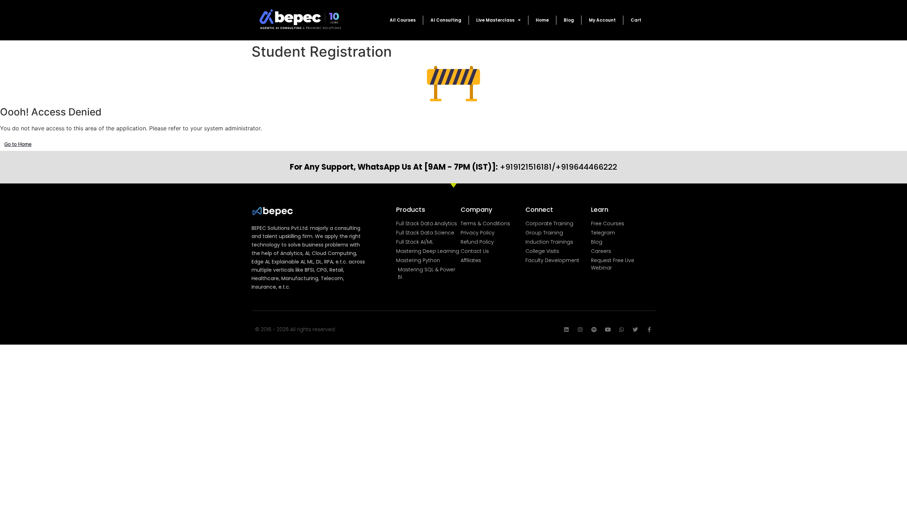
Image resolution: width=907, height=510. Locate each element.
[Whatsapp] (621, 329)
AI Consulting (445, 20)
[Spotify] (594, 329)
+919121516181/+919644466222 (453, 167)
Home (542, 20)
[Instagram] (580, 329)
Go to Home (18, 144)
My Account (602, 20)
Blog (569, 20)
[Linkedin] (566, 329)
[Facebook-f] (649, 329)
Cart (636, 20)
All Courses (403, 20)
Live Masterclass (495, 20)
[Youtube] (607, 329)
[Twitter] (635, 329)
